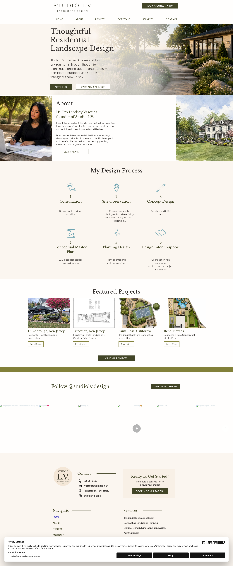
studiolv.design (92, 495)
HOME (56, 516)
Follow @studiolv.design (80, 386)
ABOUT (56, 522)
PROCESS (57, 529)
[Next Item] (225, 428)
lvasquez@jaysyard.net (95, 485)
